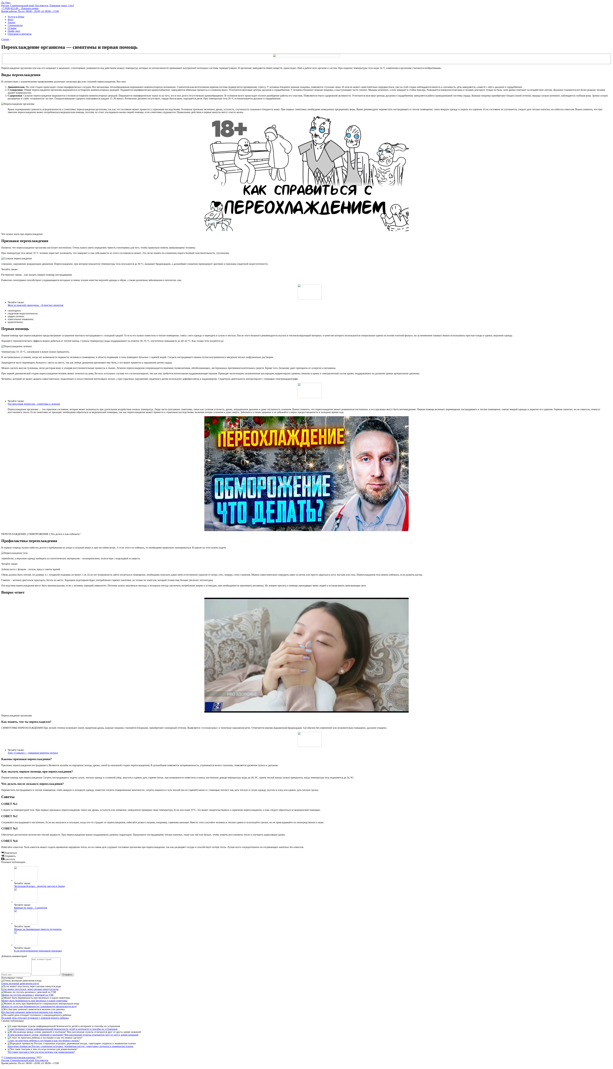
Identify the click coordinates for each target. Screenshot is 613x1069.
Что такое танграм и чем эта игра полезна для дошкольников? (41, 1052)
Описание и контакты (20, 34)
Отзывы (12, 28)
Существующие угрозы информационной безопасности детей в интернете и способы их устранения (62, 1029)
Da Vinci (5, 2)
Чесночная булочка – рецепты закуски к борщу (39, 886)
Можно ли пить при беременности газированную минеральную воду (39, 1006)
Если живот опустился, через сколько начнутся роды (30, 989)
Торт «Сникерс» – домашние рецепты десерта (33, 752)
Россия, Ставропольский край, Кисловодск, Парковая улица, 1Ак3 (37, 5)
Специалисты (15, 25)
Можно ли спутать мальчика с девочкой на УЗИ (27, 995)
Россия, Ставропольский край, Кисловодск (24, 1060)
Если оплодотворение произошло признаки (38, 950)
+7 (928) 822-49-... (19, 8)
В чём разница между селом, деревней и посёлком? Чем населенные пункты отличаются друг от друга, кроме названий (73, 1034)
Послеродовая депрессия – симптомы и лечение (34, 404)
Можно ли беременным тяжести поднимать (38, 929)
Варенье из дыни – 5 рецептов (30, 907)
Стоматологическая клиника (19, 1057)
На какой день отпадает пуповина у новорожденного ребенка (35, 1018)
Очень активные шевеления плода (20, 983)
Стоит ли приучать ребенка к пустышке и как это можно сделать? (44, 1040)
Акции (11, 22)
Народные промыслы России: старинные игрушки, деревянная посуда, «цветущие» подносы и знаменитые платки (70, 1046)
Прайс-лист (14, 31)
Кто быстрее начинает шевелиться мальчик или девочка (31, 1012)
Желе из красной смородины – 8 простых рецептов (35, 305)
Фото (10, 19)
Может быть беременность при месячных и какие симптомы (34, 1000)
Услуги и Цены (16, 16)
